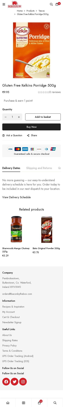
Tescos (41, 10)
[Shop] (23, 403)
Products (30, 10)
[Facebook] (6, 381)
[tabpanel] (31, 188)
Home (19, 10)
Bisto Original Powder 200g (46, 248)
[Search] (51, 4)
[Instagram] (23, 381)
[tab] (11, 168)
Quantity (7, 109)
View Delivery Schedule (16, 197)
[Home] (8, 403)
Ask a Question (14, 135)
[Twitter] (14, 381)
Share (34, 135)
